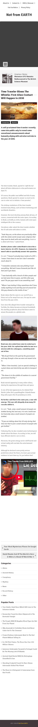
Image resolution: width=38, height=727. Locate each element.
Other (4, 596)
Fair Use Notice (13, 7)
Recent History (8, 591)
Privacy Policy (25, 7)
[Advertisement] (19, 41)
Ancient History (8, 573)
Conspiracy (16, 74)
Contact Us (15, 3)
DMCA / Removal (28, 3)
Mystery (23, 74)
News (4, 586)
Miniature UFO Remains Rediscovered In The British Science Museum (24, 79)
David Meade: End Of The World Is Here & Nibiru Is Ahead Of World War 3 (18, 555)
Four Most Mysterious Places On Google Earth (20, 547)
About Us (6, 3)
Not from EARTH (19, 15)
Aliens (5, 568)
